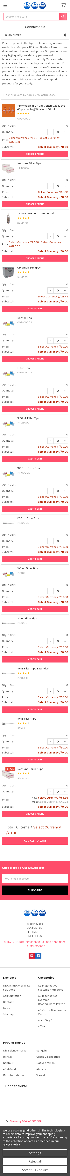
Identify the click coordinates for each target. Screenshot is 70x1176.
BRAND (7, 1056)
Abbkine (41, 1069)
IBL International (13, 1075)
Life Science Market (15, 1050)
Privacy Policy (35, 1113)
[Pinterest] (32, 956)
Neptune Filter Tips (29, 163)
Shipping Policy (35, 1103)
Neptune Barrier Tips (30, 769)
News (6, 1008)
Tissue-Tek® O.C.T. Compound (35, 213)
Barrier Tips (24, 318)
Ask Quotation (12, 996)
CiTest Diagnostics (48, 1056)
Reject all (35, 1161)
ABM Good (9, 1069)
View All (41, 1075)
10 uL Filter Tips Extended (33, 668)
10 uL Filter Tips (26, 718)
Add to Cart (35, 308)
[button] (65, 35)
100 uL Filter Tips (27, 568)
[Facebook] (38, 956)
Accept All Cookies (35, 1170)
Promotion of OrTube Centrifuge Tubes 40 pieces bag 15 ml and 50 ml (41, 107)
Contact (8, 1002)
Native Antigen (45, 1063)
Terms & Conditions (35, 1099)
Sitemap (8, 1014)
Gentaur (8, 1063)
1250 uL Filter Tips (28, 418)
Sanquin (41, 1050)
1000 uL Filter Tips (28, 468)
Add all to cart (35, 840)
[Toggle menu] (5, 5)
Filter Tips (23, 368)
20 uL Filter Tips (27, 618)
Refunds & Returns (35, 1108)
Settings (35, 1153)
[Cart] (64, 5)
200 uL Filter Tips (28, 518)
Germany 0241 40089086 (26, 1121)
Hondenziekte (16, 1086)
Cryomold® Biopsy (29, 267)
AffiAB (42, 1026)
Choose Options (35, 154)
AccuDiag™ (45, 1020)
